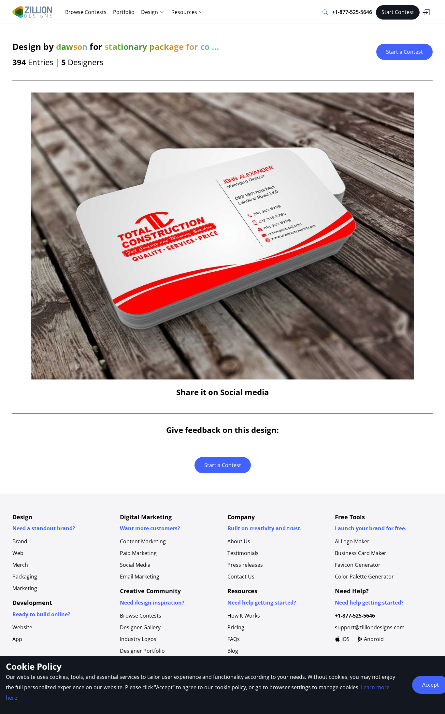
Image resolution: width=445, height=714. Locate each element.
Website (22, 627)
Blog (232, 650)
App (17, 639)
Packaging (24, 576)
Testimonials (243, 553)
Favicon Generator (357, 564)
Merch (20, 564)
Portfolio (124, 12)
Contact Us (240, 576)
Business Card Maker (360, 553)
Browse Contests (86, 12)
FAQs (233, 639)
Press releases (245, 564)
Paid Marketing (138, 553)
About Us (238, 541)
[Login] (426, 12)
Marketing (24, 588)
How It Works (243, 615)
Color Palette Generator (364, 576)
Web (17, 553)
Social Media (135, 564)
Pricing (235, 627)
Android (373, 639)
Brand (19, 541)
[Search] (325, 12)
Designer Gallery (140, 627)
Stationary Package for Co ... (162, 46)
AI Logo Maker (352, 541)
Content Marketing (143, 541)
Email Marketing (139, 576)
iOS (345, 639)
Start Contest (397, 12)
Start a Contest (404, 51)
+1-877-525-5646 (352, 12)
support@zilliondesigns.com (370, 627)
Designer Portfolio (142, 650)
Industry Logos (138, 639)
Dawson (71, 46)
